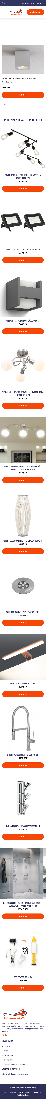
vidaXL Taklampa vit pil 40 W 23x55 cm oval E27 (23, 540)
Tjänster (7, 1046)
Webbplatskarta (23, 1095)
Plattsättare (8, 1055)
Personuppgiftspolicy (33, 1092)
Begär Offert (35, 12)
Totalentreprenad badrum (14, 1064)
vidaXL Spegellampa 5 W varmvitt (23, 683)
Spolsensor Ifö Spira (23, 977)
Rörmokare (8, 1060)
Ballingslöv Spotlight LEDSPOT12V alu (23, 612)
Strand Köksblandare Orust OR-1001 (23, 754)
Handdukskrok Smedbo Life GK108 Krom (23, 826)
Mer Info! (23, 95)
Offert (6, 1051)
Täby (5, 3)
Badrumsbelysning (22, 38)
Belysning (8, 38)
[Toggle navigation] (4, 12)
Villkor (20, 1092)
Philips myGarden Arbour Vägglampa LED (23, 320)
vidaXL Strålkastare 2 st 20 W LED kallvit (23, 249)
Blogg (6, 1092)
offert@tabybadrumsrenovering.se (33, 3)
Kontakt (13, 1092)
